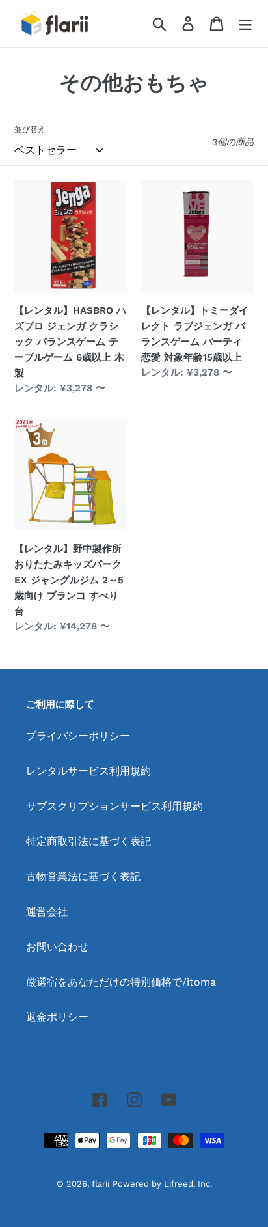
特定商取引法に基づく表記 (88, 841)
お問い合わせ (57, 947)
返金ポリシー (57, 1017)
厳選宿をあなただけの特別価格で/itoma (121, 982)
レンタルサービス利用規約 (88, 771)
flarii (100, 1184)
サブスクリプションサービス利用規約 (114, 806)
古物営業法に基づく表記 (83, 876)
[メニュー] (245, 23)
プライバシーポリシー (78, 736)
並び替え (30, 129)
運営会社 (47, 911)
